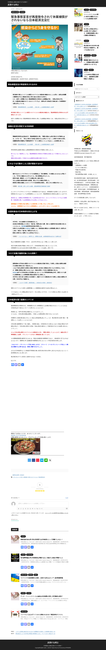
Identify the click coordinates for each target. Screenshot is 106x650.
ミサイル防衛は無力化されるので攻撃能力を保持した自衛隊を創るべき (35, 631)
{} (39, 508)
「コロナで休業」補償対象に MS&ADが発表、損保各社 (35, 282)
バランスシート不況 (18, 477)
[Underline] (23, 509)
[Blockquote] (32, 509)
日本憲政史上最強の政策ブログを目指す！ (53, 645)
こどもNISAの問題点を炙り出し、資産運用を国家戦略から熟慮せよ (91, 77)
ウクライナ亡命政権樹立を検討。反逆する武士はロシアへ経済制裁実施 (42, 578)
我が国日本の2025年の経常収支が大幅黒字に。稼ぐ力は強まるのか (91, 48)
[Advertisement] (39, 385)
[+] (42, 508)
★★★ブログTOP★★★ (18, 435)
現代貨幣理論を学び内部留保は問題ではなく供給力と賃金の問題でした (42, 558)
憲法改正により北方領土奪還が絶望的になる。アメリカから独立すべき (35, 633)
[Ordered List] (28, 509)
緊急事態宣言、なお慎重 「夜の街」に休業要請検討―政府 (36, 107)
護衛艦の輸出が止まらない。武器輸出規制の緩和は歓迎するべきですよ (91, 62)
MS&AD (15, 272)
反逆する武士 (13, 5)
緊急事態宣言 (42, 477)
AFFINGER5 (68, 647)
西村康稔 (23, 226)
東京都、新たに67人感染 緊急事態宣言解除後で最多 (34, 186)
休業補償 (25, 477)
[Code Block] (35, 509)
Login (66, 497)
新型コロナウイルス (33, 477)
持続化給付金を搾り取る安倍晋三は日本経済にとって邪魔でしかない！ (42, 539)
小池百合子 (28, 228)
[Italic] (21, 509)
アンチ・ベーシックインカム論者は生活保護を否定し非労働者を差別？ (42, 596)
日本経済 (22, 475)
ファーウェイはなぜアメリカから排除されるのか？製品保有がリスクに (42, 614)
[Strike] (25, 509)
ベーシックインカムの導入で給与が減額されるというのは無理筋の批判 (91, 16)
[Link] (37, 509)
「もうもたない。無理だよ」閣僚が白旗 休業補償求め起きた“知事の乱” (39, 236)
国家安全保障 (16, 475)
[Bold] (18, 509)
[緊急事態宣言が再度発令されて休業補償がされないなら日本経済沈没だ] (41, 460)
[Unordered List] (30, 509)
